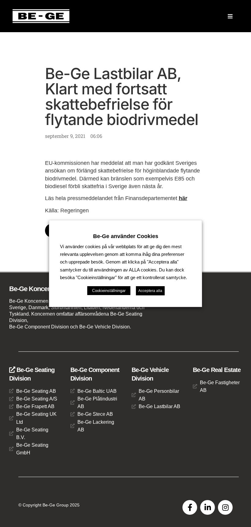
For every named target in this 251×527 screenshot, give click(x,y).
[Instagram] (225, 507)
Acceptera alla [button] (150, 291)
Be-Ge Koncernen (35, 289)
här (183, 198)
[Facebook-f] (189, 507)
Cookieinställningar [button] (109, 290)
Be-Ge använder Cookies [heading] (125, 236)
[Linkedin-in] (207, 507)
